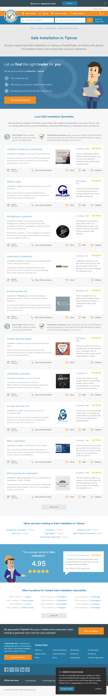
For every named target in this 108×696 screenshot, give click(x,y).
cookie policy (76, 683)
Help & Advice (40, 653)
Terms (55, 657)
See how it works (18, 657)
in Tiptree (20, 529)
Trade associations (60, 650)
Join (70, 3)
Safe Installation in (20, 596)
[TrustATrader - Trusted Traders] (10, 12)
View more (54, 507)
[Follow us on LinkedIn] (22, 669)
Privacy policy (93, 650)
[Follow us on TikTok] (27, 669)
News (37, 657)
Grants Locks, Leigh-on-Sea (76, 558)
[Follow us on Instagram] (17, 669)
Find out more (75, 140)
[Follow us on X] (11, 669)
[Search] (89, 20)
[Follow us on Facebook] (6, 669)
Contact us (74, 653)
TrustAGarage (30, 680)
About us (38, 650)
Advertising (74, 650)
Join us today (91, 630)
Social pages (75, 657)
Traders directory (59, 653)
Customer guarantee (95, 657)
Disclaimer (92, 653)
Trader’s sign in (98, 9)
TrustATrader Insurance (51, 680)
